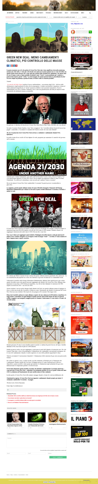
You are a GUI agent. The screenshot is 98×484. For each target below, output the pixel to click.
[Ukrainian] (87, 45)
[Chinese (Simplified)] (72, 38)
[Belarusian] (83, 37)
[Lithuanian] (83, 42)
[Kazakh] (74, 42)
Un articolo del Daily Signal (14, 84)
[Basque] (81, 37)
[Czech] (79, 38)
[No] (96, 481)
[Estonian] (87, 38)
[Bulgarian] (89, 37)
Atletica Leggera (74, 12)
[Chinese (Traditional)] (74, 38)
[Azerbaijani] (79, 37)
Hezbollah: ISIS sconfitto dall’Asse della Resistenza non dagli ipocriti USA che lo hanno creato (33, 396)
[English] (85, 38)
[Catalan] (90, 37)
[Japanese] (72, 42)
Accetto (45, 482)
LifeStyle (17, 12)
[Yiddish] (90, 45)
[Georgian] (74, 40)
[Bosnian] (87, 37)
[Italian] (90, 40)
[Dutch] (83, 38)
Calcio (66, 12)
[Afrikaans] (72, 37)
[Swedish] (79, 45)
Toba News (24, 12)
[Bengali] (85, 37)
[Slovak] (72, 45)
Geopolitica (10, 21)
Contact (15, 474)
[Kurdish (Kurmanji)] (77, 42)
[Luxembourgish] (85, 42)
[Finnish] (90, 38)
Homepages (10, 12)
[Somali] (75, 45)
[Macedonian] (87, 42)
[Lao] (79, 42)
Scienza (31, 12)
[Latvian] (81, 42)
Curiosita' (22, 427)
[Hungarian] (83, 40)
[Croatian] (77, 38)
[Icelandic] (85, 40)
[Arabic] (75, 37)
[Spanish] (77, 45)
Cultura (64, 427)
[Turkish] (85, 45)
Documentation (21, 474)
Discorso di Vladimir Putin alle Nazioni (18, 402)
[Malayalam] (89, 42)
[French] (72, 40)
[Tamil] (81, 45)
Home (8, 474)
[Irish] (89, 40)
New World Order (58, 12)
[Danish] (81, 38)
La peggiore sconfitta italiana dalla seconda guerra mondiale (24, 400)
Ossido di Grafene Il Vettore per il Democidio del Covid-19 (36, 425)
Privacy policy (87, 480)
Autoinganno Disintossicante (57, 424)
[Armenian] (77, 37)
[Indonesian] (87, 40)
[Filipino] (89, 38)
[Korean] (75, 42)
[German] (75, 40)
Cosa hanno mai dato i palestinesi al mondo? (20, 398)
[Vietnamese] (89, 45)
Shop (11, 474)
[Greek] (77, 40)
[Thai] (83, 45)
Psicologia (48, 12)
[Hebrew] (81, 40)
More (82, 12)
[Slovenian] (74, 45)
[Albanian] (74, 37)
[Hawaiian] (79, 40)
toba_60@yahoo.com (77, 23)
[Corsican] (75, 38)
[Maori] (90, 42)
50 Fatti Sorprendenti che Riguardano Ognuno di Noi (14, 425)
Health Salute (39, 12)
